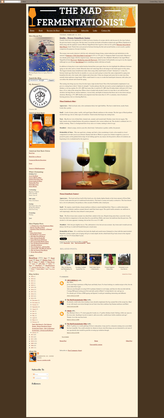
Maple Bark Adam (33, 184)
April (33, 318)
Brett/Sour (33, 257)
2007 (32, 347)
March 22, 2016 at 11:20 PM (73, 319)
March (34, 320)
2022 (32, 283)
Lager (33, 263)
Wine (30, 265)
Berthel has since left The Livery (87, 60)
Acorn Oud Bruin (33, 176)
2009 (32, 343)
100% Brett (42, 263)
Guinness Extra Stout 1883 (36, 179)
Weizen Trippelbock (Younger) (69, 194)
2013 (32, 334)
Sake (47, 269)
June (33, 313)
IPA (30, 262)
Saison (35, 262)
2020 (32, 285)
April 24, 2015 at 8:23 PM (72, 306)
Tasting (88, 243)
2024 (32, 279)
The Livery (74, 60)
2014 (32, 298)
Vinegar (31, 270)
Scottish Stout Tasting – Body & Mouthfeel (43, 328)
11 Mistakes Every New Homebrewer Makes (41, 226)
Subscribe (85, 30)
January (34, 332)
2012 (32, 337)
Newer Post (63, 341)
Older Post (129, 341)
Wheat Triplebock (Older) (68, 101)
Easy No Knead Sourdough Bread (40, 243)
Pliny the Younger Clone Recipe (39, 250)
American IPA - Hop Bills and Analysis (41, 248)
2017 (32, 291)
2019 (32, 287)
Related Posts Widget (127, 274)
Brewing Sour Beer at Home (37, 227)
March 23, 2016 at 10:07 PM (73, 332)
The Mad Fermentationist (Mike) (77, 300)
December (35, 300)
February (34, 322)
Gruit (53, 267)
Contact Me (105, 30)
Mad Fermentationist (80, 243)
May (33, 315)
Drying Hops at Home (36, 252)
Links (95, 30)
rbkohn (69, 311)
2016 (32, 294)
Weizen (32, 269)
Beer (72, 243)
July (33, 311)
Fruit (45, 258)
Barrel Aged (67, 243)
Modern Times (47, 260)
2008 (32, 345)
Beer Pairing (52, 269)
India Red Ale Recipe (36, 245)
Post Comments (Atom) (75, 350)
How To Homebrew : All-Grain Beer (40, 246)
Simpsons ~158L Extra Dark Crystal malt (78, 55)
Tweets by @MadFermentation (37, 168)
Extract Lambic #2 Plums (35, 181)
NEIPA (42, 262)
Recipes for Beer (53, 30)
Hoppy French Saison (36, 233)
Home (32, 30)
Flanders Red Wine (34, 183)
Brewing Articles (70, 30)
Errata (30, 163)
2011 (32, 339)
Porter (50, 263)
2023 (32, 281)
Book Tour (32, 153)
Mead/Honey (38, 265)
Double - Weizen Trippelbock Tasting (41, 326)
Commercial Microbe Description (37, 160)
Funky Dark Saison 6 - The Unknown (42, 324)
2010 (32, 341)
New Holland (80, 62)
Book (41, 30)
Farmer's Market (40, 269)
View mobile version (96, 344)
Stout (37, 260)
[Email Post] (88, 241)
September (35, 307)
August (34, 309)
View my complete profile (43, 360)
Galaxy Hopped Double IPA (37, 238)
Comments (37, 378)
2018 (32, 289)
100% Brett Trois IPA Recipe (37, 236)
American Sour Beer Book (38, 267)
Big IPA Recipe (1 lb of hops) (38, 234)
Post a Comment (65, 337)
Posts (36, 374)
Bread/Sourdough (50, 265)
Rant (48, 267)
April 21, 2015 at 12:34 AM (73, 295)
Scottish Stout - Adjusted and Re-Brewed (42, 330)
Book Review (51, 262)
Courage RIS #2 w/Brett (35, 177)
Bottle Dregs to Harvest (35, 156)
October (34, 305)
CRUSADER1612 (72, 280)
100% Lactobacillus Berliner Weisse (39, 241)
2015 (32, 296)
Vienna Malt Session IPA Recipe (38, 239)
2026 (32, 276)
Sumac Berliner (33, 186)
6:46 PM (85, 241)
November (35, 302)
